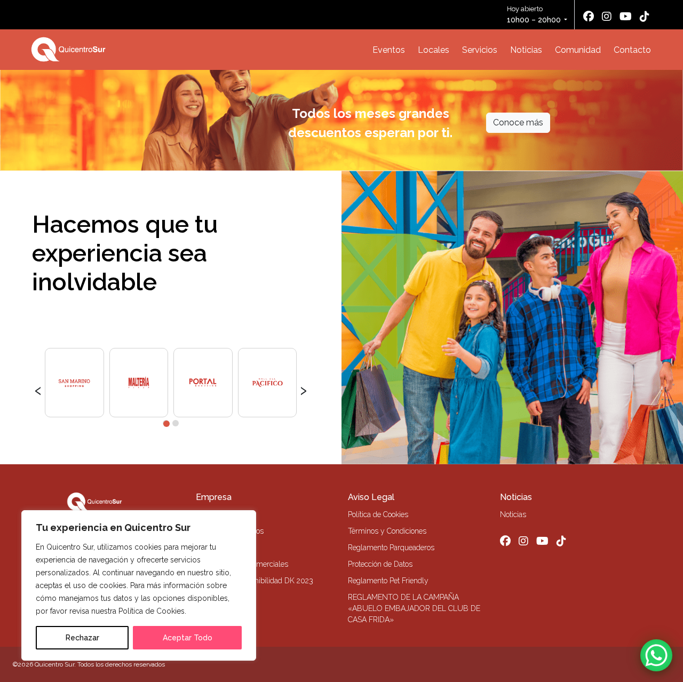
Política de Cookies (378, 514)
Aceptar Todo (187, 637)
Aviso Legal (371, 497)
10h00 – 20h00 (534, 19)
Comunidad (578, 50)
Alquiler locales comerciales (242, 564)
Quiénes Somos (221, 514)
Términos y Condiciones (387, 531)
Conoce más (518, 122)
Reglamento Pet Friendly (388, 580)
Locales (433, 50)
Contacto (632, 50)
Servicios (479, 50)
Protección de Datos (380, 564)
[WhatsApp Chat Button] (656, 655)
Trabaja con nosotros (230, 531)
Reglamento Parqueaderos (391, 547)
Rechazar (82, 637)
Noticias (526, 50)
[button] (166, 423)
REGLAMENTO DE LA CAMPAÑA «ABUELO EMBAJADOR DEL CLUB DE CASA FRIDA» (414, 608)
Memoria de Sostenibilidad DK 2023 (254, 580)
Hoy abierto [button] (534, 14)
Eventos (388, 50)
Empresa (214, 497)
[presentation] (38, 389)
